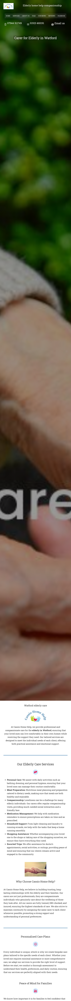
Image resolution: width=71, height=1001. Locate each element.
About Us (26, 16)
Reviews (51, 16)
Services (16, 16)
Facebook (61, 16)
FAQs (34, 16)
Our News (42, 16)
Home (8, 16)
